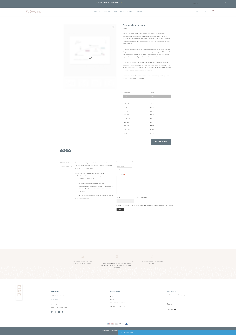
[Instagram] (52, 312)
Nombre (119, 197)
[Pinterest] (55, 312)
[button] (61, 150)
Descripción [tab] (64, 162)
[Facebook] (62, 312)
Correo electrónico (142, 197)
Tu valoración (121, 174)
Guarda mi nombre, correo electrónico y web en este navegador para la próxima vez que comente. (145, 205)
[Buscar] (225, 3)
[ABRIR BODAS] (99, 11)
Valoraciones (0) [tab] (66, 166)
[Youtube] (59, 312)
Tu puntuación (121, 166)
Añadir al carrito (161, 141)
